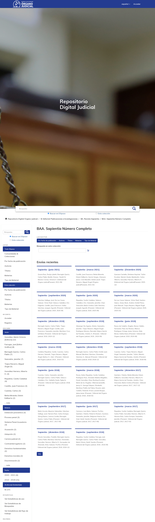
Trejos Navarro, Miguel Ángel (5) (14, 365)
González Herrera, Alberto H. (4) (16, 372)
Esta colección (104, 213)
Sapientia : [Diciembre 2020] (127, 269)
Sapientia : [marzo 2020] (126, 295)
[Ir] (134, 209)
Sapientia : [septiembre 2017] (52, 406)
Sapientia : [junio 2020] (87, 295)
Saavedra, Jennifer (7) (14, 359)
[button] (126, 4)
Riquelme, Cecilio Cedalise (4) (16, 380)
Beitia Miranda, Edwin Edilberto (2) (14, 396)
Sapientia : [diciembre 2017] (127, 370)
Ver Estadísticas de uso (14, 499)
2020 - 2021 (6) (11, 475)
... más (7, 403)
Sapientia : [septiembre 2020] (52, 295)
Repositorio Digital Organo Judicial (23, 219)
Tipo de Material (12, 280)
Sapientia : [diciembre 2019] (51, 321)
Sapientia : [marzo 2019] (49, 347)
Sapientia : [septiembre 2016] (90, 432)
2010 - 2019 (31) (12, 480)
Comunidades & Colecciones (11, 255)
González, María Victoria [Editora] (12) (15, 338)
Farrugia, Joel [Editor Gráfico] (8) (13, 345)
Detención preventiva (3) (15, 412)
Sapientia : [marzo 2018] (88, 370)
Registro (8, 323)
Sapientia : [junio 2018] (49, 370)
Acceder (8, 318)
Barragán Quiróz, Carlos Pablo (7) (15, 353)
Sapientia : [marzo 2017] (126, 406)
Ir (88, 250)
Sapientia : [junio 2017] (87, 406)
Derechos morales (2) (14, 456)
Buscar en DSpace (57, 213)
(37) (7, 489)
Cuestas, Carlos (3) (13, 391)
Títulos (7, 271)
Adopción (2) (10, 434)
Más (39, 454)
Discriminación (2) (12, 460)
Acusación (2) (10, 429)
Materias (8, 275)
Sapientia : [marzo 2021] (88, 269)
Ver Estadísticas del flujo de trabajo (16, 512)
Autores (8, 266)
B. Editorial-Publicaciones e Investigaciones (59, 219)
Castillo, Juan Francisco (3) (16, 386)
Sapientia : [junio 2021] (49, 269)
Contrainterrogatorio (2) (15, 444)
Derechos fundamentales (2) (15, 449)
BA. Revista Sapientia (90, 219)
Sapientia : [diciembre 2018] (89, 347)
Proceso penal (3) (12, 417)
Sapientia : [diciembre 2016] (51, 432)
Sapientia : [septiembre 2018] (128, 347)
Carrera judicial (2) (12, 439)
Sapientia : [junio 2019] (125, 321)
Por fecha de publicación (15, 261)
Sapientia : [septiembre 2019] (90, 321)
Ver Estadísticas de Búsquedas (13, 504)
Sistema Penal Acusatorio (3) (16, 423)
